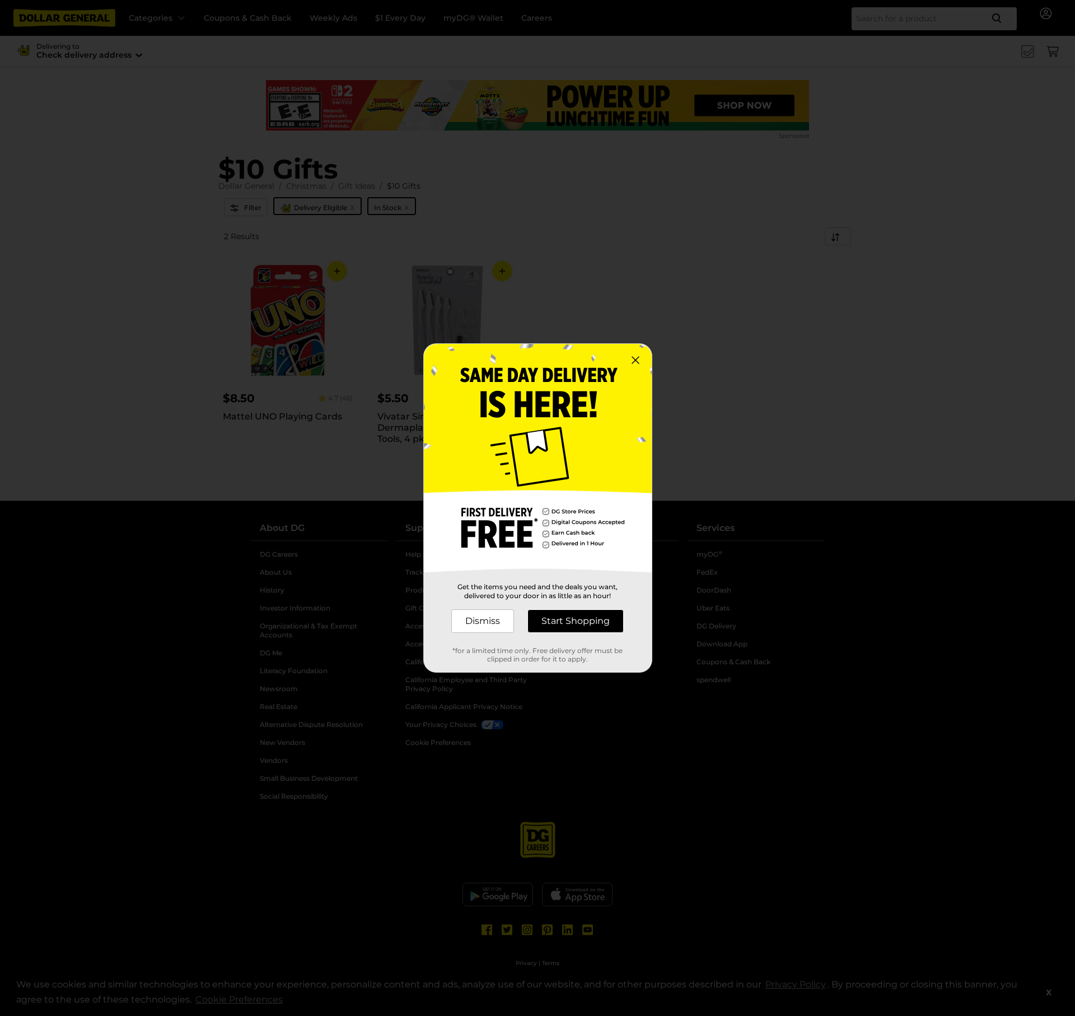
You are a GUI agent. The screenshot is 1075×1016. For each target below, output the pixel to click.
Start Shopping (575, 621)
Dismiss (482, 621)
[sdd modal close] (635, 360)
